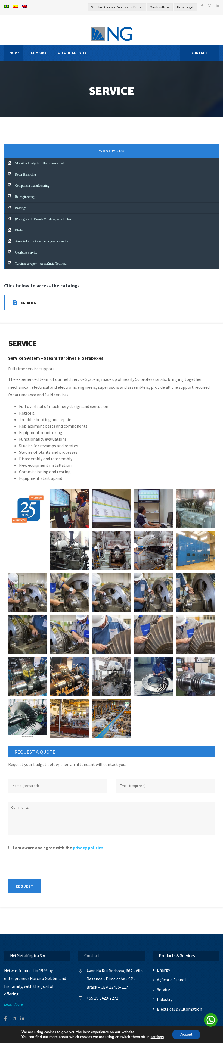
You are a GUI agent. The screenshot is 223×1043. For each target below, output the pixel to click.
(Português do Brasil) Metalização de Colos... (43, 219)
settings (157, 1037)
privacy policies (88, 847)
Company (38, 53)
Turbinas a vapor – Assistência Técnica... (40, 264)
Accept (186, 1034)
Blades (19, 230)
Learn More (13, 1004)
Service (163, 989)
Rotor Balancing (25, 174)
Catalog (28, 303)
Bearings (20, 208)
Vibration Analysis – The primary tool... (40, 163)
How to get (185, 7)
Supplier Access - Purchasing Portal (117, 7)
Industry (164, 999)
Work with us (159, 7)
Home (14, 53)
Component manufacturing (31, 186)
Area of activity (72, 53)
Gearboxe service (25, 252)
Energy (163, 970)
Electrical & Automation (179, 1009)
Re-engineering (24, 197)
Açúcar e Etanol (171, 979)
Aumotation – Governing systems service (41, 241)
